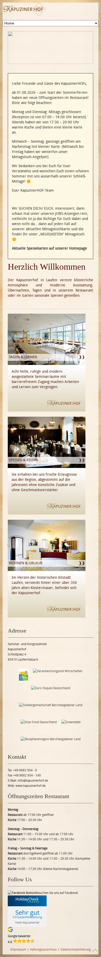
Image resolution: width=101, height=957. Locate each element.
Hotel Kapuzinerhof (27, 922)
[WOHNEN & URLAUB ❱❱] (46, 570)
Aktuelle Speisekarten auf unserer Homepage (49, 248)
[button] (50, 936)
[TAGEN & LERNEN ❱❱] (46, 364)
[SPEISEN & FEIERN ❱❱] (46, 467)
